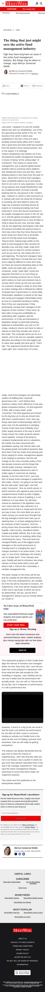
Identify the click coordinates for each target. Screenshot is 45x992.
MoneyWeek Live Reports (22, 902)
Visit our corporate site (31, 983)
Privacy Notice (30, 827)
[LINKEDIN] (20, 853)
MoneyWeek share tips (12, 912)
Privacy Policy (22, 950)
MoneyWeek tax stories (22, 917)
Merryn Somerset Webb (22, 71)
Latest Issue (22, 888)
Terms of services (28, 825)
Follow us (26, 86)
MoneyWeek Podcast (12, 898)
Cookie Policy (22, 953)
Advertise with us (22, 957)
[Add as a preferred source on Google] (22, 972)
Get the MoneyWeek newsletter (33, 882)
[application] (22, 706)
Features (34, 73)
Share (7, 86)
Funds (18, 29)
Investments (7, 29)
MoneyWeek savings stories (33, 912)
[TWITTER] (16, 853)
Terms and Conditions (23, 946)
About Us (22, 939)
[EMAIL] (24, 853)
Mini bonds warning (23, 13)
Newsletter (38, 86)
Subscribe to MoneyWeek (11, 882)
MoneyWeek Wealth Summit (33, 898)
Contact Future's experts (22, 942)
